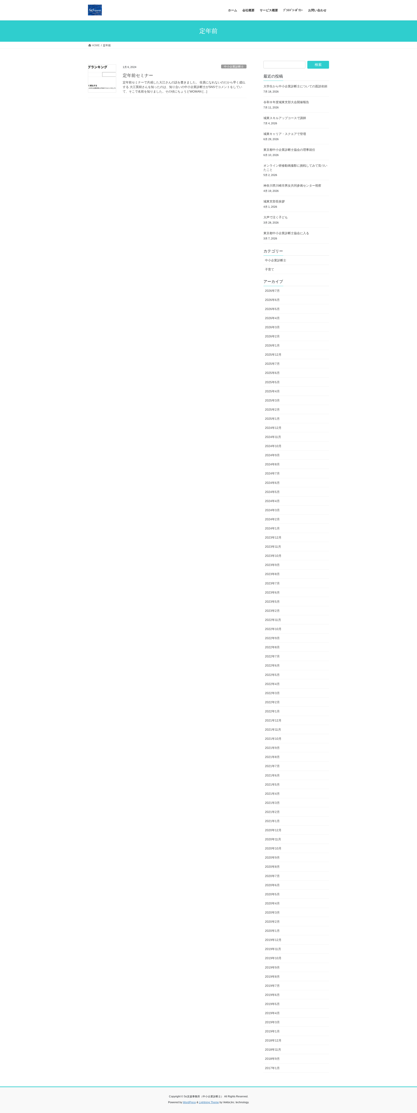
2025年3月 (272, 400)
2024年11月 (273, 437)
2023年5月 (272, 601)
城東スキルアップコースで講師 (284, 118)
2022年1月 (272, 711)
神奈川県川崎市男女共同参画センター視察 (292, 185)
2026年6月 (272, 300)
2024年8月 (272, 464)
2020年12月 (273, 830)
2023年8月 (272, 574)
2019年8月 (272, 976)
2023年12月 (273, 537)
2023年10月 (273, 555)
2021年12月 (273, 720)
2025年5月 (272, 382)
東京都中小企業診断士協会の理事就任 (289, 149)
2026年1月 (272, 345)
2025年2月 (272, 409)
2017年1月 (272, 1068)
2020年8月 (272, 866)
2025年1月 (272, 418)
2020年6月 (272, 885)
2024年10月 (273, 446)
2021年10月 (273, 738)
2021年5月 (272, 784)
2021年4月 (272, 793)
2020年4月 (272, 903)
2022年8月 (272, 647)
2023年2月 (272, 610)
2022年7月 (272, 656)
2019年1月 (272, 1031)
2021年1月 (272, 821)
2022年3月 (272, 693)
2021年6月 (272, 775)
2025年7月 (272, 363)
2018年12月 (273, 1040)
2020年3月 (272, 912)
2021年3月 (272, 802)
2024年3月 (272, 510)
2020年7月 (272, 876)
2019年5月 (272, 1004)
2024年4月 (272, 501)
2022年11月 (273, 620)
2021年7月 (272, 766)
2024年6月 (272, 482)
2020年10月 (273, 848)
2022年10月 (273, 629)
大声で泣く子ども (275, 217)
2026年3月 (272, 327)
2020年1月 (272, 930)
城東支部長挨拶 (274, 201)
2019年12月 (273, 940)
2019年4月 (272, 1013)
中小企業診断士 (234, 66)
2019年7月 (272, 985)
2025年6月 (272, 373)
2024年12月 (273, 428)
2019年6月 (272, 995)
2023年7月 (272, 583)
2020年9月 (272, 857)
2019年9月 (272, 967)
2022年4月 (272, 684)
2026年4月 (272, 318)
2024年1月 (272, 528)
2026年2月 (272, 336)
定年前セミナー (138, 75)
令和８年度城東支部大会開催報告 (286, 102)
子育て (269, 269)
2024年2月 (272, 519)
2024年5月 (272, 492)
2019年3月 (272, 1022)
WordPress (189, 1102)
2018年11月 (273, 1049)
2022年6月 (272, 665)
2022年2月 (272, 702)
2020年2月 (272, 921)
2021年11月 (273, 729)
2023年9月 (272, 565)
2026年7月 (272, 290)
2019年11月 (273, 949)
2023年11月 (273, 546)
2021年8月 (272, 757)
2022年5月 (272, 675)
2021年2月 (272, 812)
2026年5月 (272, 309)
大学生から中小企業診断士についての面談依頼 (295, 86)
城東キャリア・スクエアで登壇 (284, 134)
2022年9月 (272, 638)
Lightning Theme (209, 1102)
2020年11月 (273, 839)
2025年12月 (273, 354)
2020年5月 (272, 894)
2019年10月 (273, 958)
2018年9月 (272, 1058)
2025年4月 (272, 391)
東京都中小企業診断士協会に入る (286, 233)
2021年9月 (272, 748)
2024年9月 (272, 455)
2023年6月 (272, 592)
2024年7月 (272, 473)
